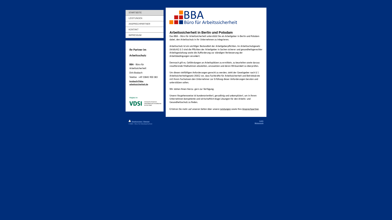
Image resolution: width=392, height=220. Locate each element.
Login (261, 121)
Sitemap (146, 121)
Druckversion (136, 121)
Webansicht (259, 123)
